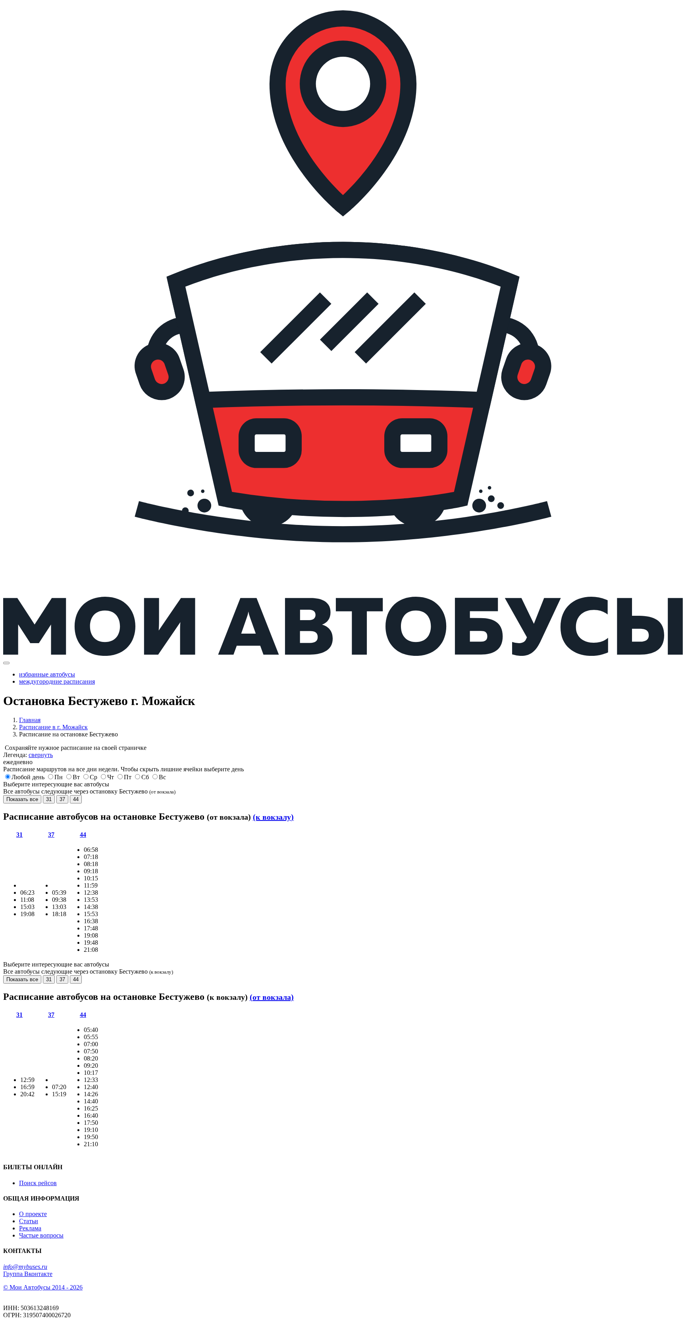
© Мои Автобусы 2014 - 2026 (43, 1287)
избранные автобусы (47, 674)
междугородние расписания (57, 681)
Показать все (22, 799)
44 (76, 799)
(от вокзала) (272, 997)
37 (62, 799)
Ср (93, 777)
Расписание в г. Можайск (53, 727)
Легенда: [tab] (28, 754)
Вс (162, 777)
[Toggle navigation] (6, 663)
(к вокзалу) (273, 817)
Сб (145, 777)
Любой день (28, 777)
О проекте (33, 1214)
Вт (76, 777)
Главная (29, 720)
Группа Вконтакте (27, 1273)
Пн (58, 777)
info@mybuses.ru (25, 1266)
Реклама (30, 1228)
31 (49, 799)
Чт (110, 777)
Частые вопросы (41, 1235)
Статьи (28, 1221)
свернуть (41, 754)
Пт (127, 777)
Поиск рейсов (38, 1183)
